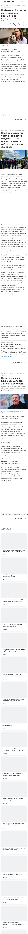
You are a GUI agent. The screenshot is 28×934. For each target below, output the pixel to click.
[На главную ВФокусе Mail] (10, 2)
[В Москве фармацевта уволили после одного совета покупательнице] (14, 619)
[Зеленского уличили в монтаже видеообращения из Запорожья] (14, 867)
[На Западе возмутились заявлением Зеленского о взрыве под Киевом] (14, 545)
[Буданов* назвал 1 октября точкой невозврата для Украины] (14, 793)
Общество (3, 375)
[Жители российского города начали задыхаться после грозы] (14, 842)
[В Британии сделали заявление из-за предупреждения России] (14, 892)
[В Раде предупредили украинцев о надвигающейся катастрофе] (14, 693)
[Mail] (5, 2)
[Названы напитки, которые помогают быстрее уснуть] (14, 718)
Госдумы (21, 229)
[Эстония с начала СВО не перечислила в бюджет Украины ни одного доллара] (14, 743)
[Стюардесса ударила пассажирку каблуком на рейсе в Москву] (14, 768)
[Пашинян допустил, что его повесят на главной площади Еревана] (14, 818)
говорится (17, 440)
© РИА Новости (21, 5)
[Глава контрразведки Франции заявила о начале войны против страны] (14, 669)
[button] (14, 36)
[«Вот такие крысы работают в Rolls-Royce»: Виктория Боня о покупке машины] (14, 594)
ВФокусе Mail (19, 373)
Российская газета (19, 130)
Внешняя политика (6, 7)
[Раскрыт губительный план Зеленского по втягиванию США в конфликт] (14, 917)
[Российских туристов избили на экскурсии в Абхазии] (14, 569)
